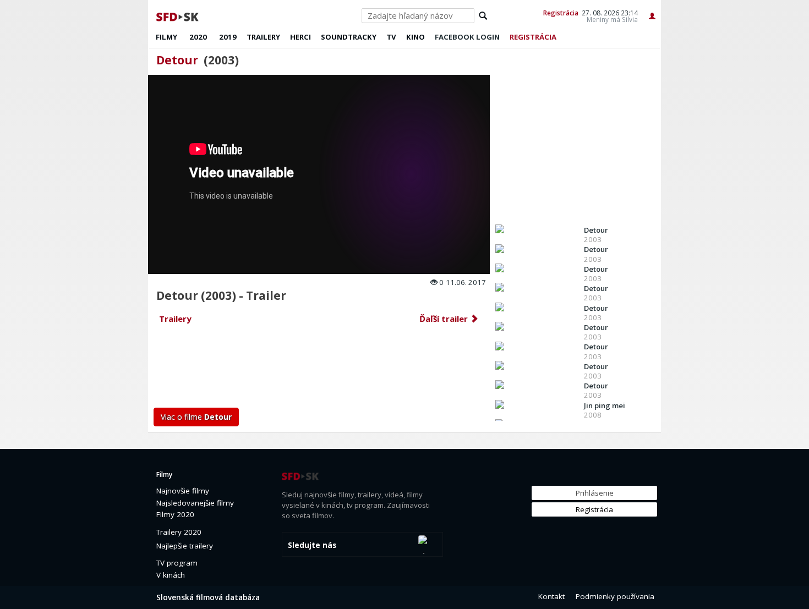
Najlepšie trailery (184, 546)
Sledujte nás (312, 545)
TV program (177, 563)
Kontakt (551, 596)
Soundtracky (348, 37)
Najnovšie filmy (182, 491)
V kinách (170, 575)
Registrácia (560, 12)
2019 (228, 37)
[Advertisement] (320, 369)
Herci (300, 37)
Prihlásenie (595, 493)
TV (391, 37)
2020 (198, 37)
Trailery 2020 (178, 532)
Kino (415, 37)
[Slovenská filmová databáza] (178, 15)
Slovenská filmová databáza (208, 597)
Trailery (263, 37)
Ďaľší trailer (444, 318)
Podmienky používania (615, 596)
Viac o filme (196, 417)
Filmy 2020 (175, 514)
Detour (177, 60)
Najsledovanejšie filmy (195, 503)
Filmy (166, 37)
